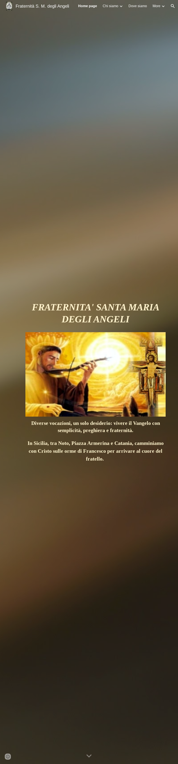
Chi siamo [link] (110, 6)
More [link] (156, 6)
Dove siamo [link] (138, 6)
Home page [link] (87, 6)
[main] (95, 315)
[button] (173, 6)
